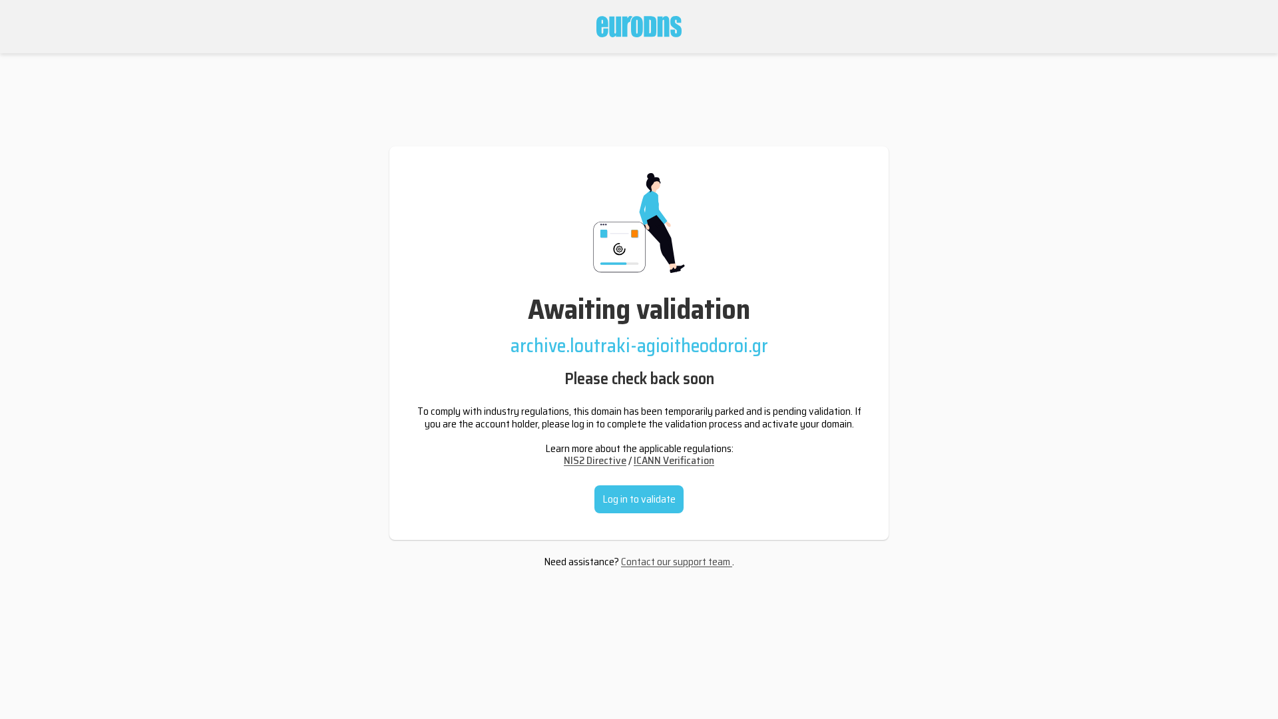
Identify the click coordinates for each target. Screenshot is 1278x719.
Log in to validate (639, 499)
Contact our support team (676, 561)
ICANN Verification (674, 460)
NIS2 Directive (595, 460)
